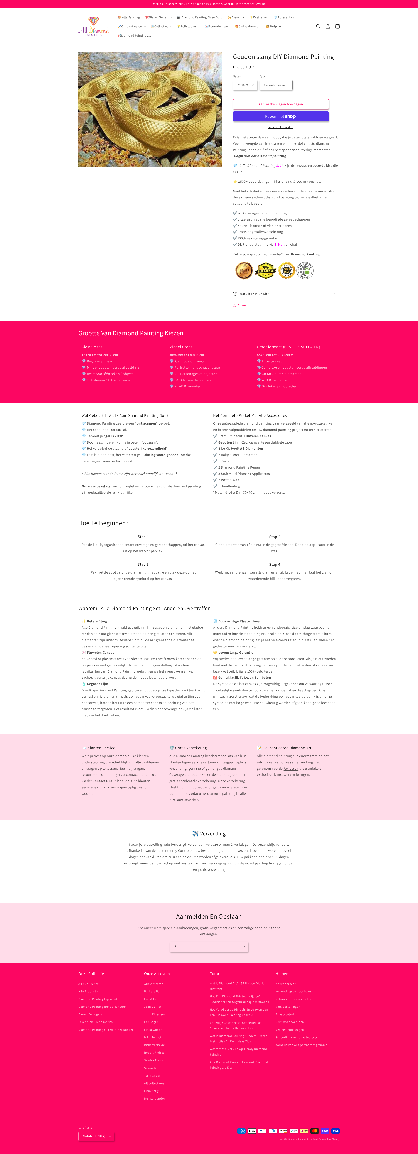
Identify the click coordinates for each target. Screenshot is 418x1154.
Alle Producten (88, 991)
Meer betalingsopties (280, 126)
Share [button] (242, 305)
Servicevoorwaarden (290, 1022)
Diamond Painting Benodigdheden (102, 1007)
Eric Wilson (152, 999)
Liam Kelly (151, 1091)
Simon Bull (152, 1068)
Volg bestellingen (288, 1007)
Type (263, 76)
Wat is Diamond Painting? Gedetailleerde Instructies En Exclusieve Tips (238, 1038)
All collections (154, 1083)
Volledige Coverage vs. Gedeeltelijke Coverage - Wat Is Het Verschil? (235, 1025)
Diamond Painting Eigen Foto (98, 999)
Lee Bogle (151, 1022)
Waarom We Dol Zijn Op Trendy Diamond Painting (238, 1051)
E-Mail (280, 244)
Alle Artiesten (153, 984)
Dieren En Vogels (90, 1014)
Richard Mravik (154, 1045)
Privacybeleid (285, 1014)
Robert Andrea (154, 1052)
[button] (158, 17)
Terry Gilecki (152, 1076)
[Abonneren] (243, 947)
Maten (237, 76)
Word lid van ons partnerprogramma (301, 1045)
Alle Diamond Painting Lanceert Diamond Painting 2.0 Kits (239, 1065)
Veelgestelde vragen (290, 1030)
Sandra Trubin (154, 1060)
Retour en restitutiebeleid (294, 999)
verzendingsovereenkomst (294, 991)
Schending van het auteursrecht (298, 1037)
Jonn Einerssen (155, 1014)
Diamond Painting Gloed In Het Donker (105, 1030)
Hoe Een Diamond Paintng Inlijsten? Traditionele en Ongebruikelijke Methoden (239, 999)
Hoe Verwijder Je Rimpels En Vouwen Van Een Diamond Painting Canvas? (239, 1012)
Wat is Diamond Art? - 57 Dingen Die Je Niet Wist (237, 986)
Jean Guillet (152, 1007)
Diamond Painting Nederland (303, 1139)
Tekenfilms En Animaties (95, 1022)
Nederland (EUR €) (94, 1136)
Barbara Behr (153, 991)
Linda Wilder (153, 1030)
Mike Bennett (153, 1037)
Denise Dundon (155, 1098)
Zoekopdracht (286, 984)
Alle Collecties (88, 984)
